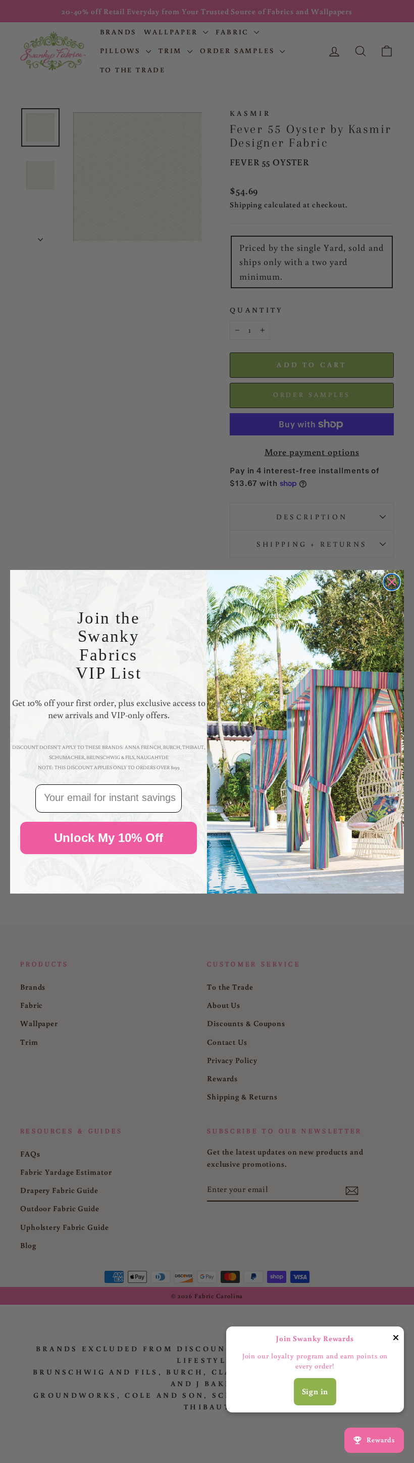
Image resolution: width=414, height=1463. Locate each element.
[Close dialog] (392, 582)
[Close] (396, 1339)
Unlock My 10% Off (108, 838)
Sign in (315, 1391)
